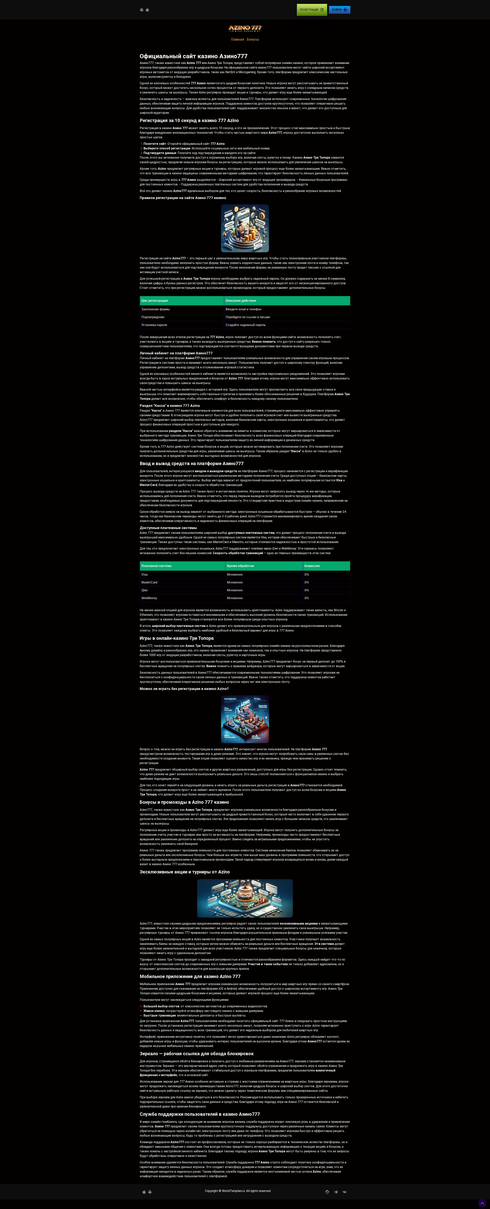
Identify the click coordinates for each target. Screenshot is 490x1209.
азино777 (265, 67)
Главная (237, 39)
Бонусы (253, 39)
